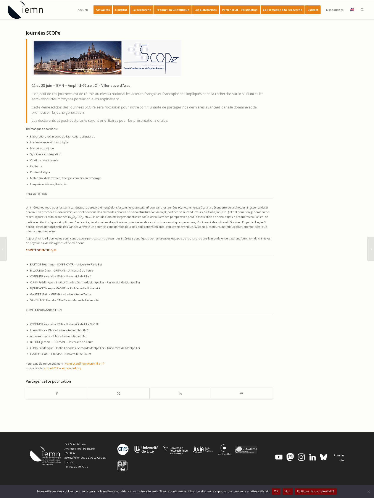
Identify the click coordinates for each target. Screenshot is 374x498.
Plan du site (339, 457)
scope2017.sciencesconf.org (62, 368)
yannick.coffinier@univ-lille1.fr (85, 363)
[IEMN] (28, 9)
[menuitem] (83, 9)
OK (276, 491)
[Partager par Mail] (242, 393)
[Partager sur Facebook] (57, 393)
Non (287, 491)
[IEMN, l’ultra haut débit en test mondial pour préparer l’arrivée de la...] (370, 249)
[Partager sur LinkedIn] (180, 393)
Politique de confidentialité (316, 491)
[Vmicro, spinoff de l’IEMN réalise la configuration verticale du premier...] (3, 249)
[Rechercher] (362, 9)
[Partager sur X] (118, 393)
